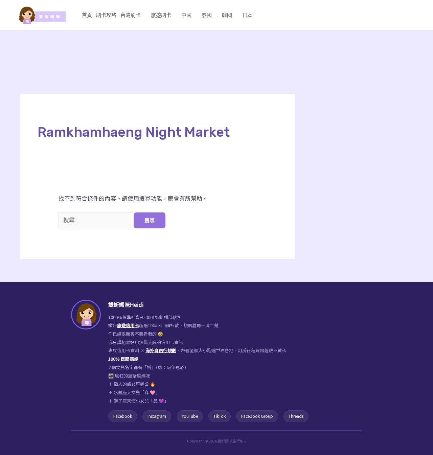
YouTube (190, 416)
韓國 (227, 15)
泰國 (207, 15)
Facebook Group (257, 416)
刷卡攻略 (106, 15)
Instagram (156, 416)
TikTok (219, 416)
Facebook (122, 416)
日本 (247, 15)
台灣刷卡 (130, 15)
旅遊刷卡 (161, 15)
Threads (296, 416)
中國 (186, 15)
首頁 (87, 15)
